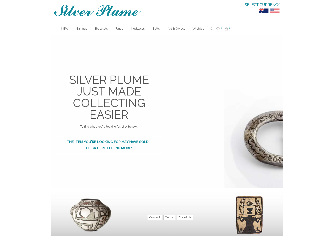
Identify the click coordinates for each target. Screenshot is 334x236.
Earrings (81, 28)
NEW (65, 28)
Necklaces (138, 28)
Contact (154, 217)
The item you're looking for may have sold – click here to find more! (109, 145)
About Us (185, 217)
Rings (119, 28)
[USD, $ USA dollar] (274, 8)
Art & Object (176, 28)
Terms (169, 217)
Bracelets (101, 28)
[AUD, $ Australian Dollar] (263, 8)
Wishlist (198, 28)
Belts (156, 28)
